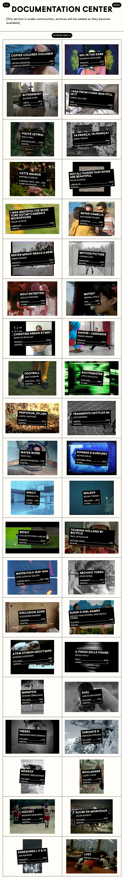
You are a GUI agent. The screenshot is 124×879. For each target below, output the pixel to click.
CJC (7, 5)
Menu (117, 5)
